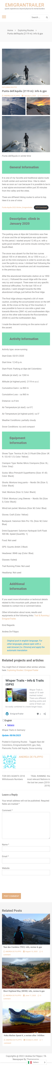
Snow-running (35, 748)
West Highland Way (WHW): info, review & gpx (24, 991)
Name (5, 844)
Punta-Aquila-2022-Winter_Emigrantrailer (17, 207)
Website (5, 868)
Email (5, 856)
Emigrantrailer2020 (22, 745)
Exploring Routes (9, 87)
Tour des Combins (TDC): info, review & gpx (22, 947)
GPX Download (41, 207)
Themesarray (33, 1059)
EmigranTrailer (24, 5)
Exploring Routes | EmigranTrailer (22, 670)
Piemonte (6, 748)
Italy (38, 745)
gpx (34, 745)
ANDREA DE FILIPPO (12, 96)
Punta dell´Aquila (20, 748)
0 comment (44, 96)
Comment (7, 810)
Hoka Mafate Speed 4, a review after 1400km (24, 1035)
